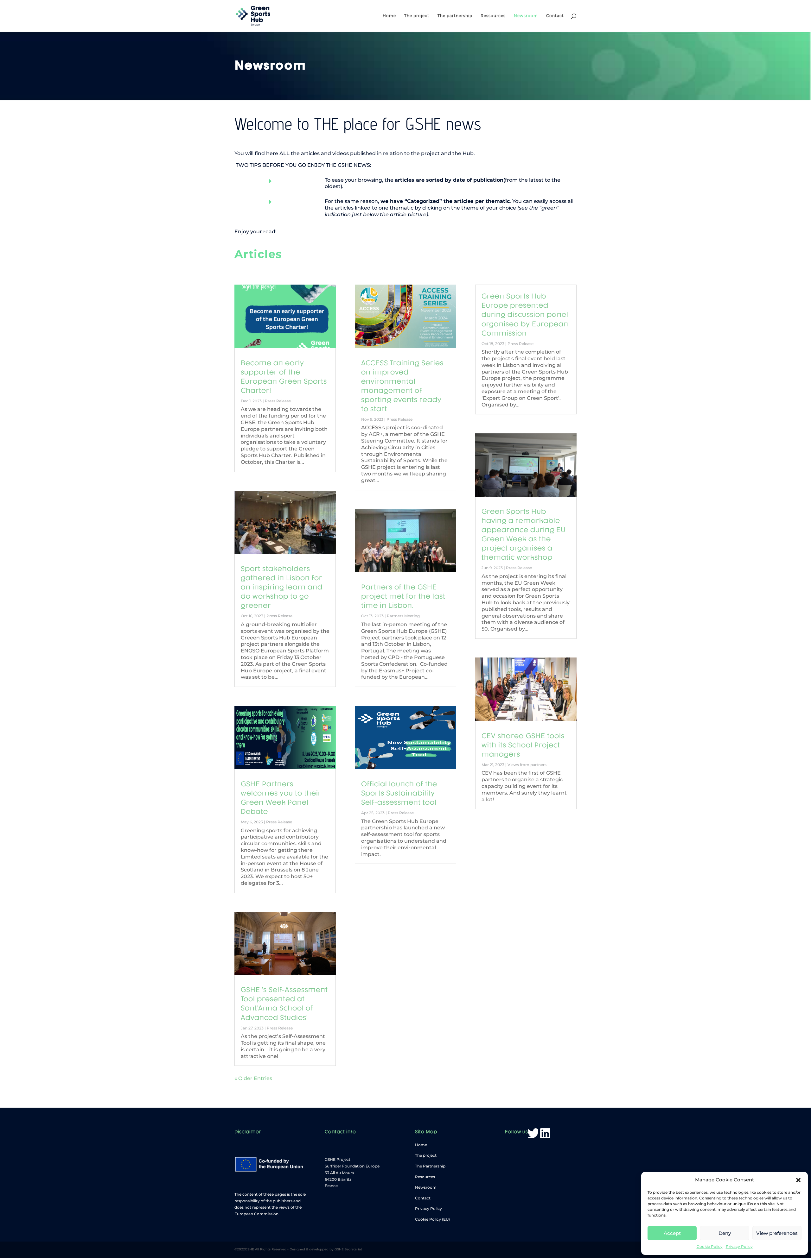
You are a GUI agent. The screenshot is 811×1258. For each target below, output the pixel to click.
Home (389, 16)
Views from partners (527, 764)
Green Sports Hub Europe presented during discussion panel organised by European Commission (525, 313)
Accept (672, 1233)
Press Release (278, 401)
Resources (425, 1176)
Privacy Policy (739, 1246)
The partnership (454, 16)
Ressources (493, 16)
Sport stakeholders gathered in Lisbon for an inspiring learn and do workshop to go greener (281, 586)
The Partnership (430, 1166)
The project (416, 16)
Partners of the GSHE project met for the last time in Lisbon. (403, 595)
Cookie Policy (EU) (432, 1219)
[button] (798, 1180)
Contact (555, 16)
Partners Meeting (403, 615)
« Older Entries (253, 1078)
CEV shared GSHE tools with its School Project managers (523, 744)
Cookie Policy (710, 1246)
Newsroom (526, 16)
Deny (724, 1233)
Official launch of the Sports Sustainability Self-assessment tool (399, 792)
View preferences (777, 1233)
